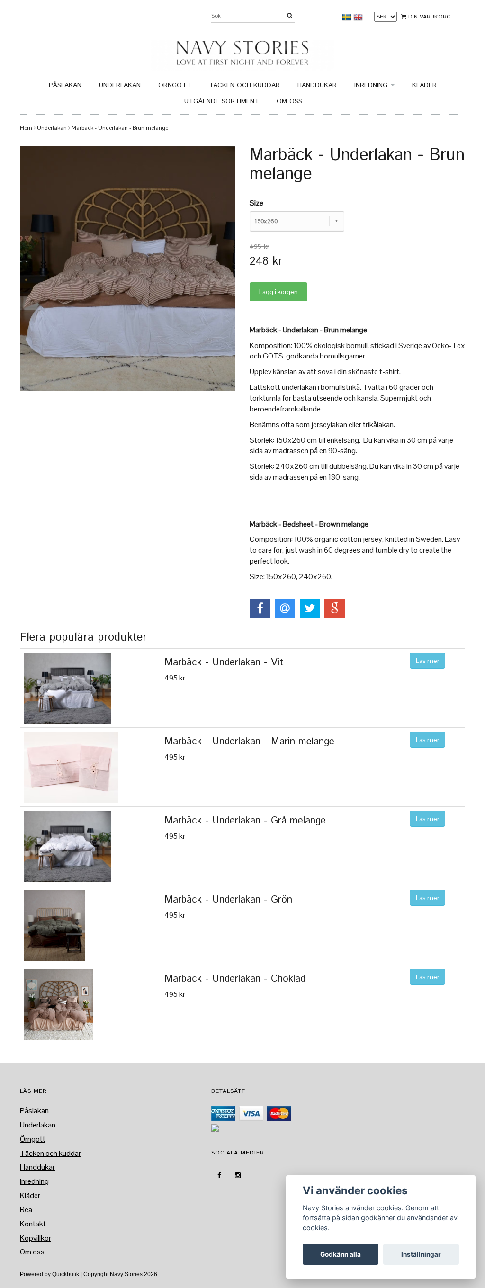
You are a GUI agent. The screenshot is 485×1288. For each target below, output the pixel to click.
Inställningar (421, 1254)
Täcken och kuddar (244, 85)
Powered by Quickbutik (49, 1274)
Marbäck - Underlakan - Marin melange (249, 741)
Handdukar (317, 85)
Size (256, 203)
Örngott (174, 85)
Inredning (372, 85)
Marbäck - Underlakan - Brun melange (120, 128)
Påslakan (65, 85)
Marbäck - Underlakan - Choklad (234, 979)
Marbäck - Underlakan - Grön (228, 900)
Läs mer (427, 660)
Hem (26, 128)
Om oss (289, 101)
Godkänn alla (340, 1254)
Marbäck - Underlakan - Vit (223, 662)
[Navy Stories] (242, 53)
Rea (26, 1210)
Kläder (424, 85)
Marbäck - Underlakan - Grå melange (245, 821)
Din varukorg (428, 17)
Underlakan (120, 85)
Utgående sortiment (221, 101)
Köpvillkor (35, 1238)
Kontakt (33, 1224)
